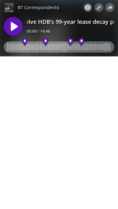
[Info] (87, 7)
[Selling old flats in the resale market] (81, 42)
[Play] (13, 26)
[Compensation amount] (45, 42)
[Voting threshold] (24, 42)
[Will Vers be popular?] (70, 42)
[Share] (109, 7)
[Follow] (98, 7)
